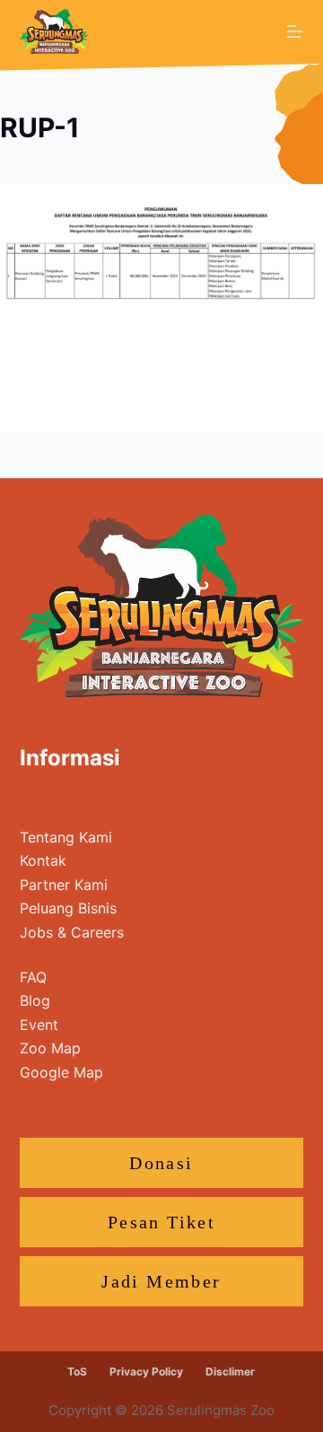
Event (39, 1025)
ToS (77, 1371)
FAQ (33, 977)
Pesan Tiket (161, 1222)
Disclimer (230, 1371)
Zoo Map (50, 1048)
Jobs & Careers (72, 932)
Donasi (161, 1163)
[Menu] (295, 31)
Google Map (61, 1072)
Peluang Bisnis (68, 908)
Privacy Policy (146, 1371)
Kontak (43, 860)
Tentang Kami (66, 837)
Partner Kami (64, 885)
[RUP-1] (161, 307)
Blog (35, 1000)
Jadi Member (161, 1281)
